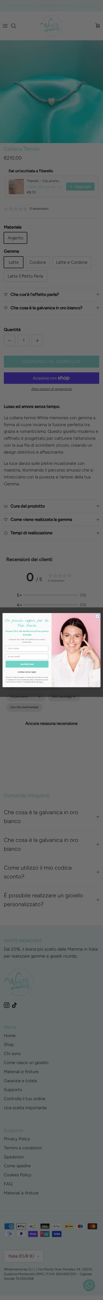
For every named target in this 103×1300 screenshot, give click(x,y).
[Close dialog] (97, 616)
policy (41, 682)
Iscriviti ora (27, 663)
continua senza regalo (27, 672)
